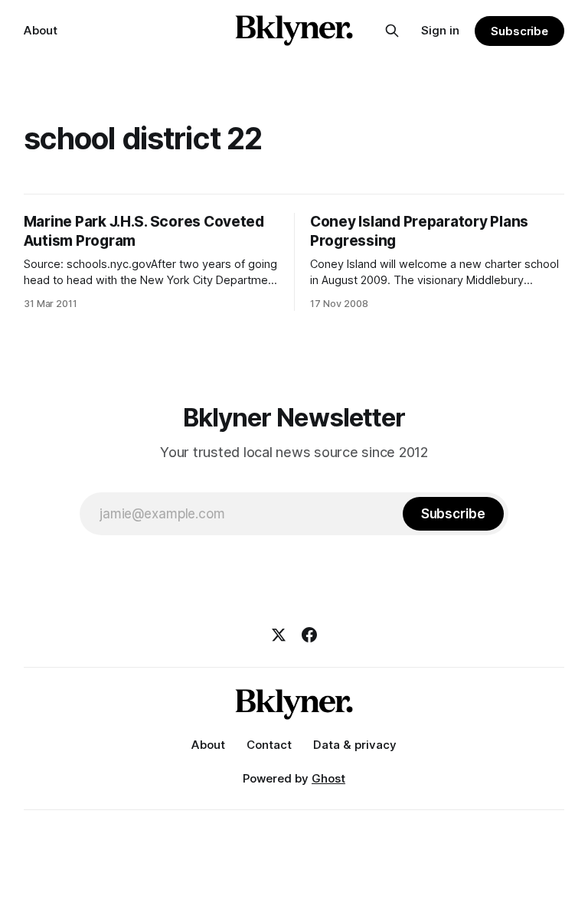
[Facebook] (309, 634)
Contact (269, 744)
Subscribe (519, 31)
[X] (278, 634)
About (40, 30)
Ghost (328, 778)
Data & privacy (355, 744)
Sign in (440, 30)
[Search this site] (392, 30)
